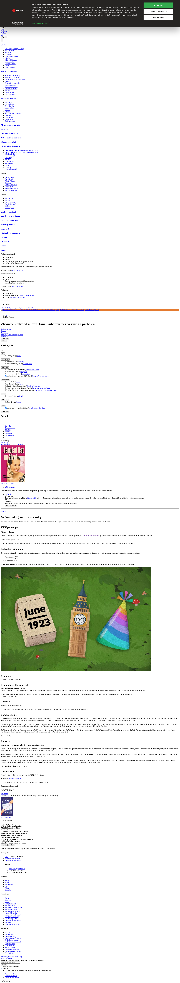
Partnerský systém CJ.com (13, 938)
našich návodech (17, 270)
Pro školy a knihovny (12, 917)
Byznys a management (12, 77)
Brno (6, 857)
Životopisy (4, 333)
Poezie (7, 65)
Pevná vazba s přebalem (15, 444)
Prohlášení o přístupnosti (13, 942)
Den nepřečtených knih (12, 949)
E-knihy (3, 29)
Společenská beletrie (11, 56)
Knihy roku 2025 (10, 156)
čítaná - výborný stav (34, 386)
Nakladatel (5, 400)
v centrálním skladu (32, 370)
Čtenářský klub (10, 945)
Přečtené (3, 33)
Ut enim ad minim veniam (90, 535)
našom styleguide (15, 778)
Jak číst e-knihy (10, 905)
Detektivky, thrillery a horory (14, 49)
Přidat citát (4, 794)
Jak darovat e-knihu (11, 909)
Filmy (3, 246)
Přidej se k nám (10, 944)
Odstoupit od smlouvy (12, 924)
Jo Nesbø (8, 183)
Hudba (4, 237)
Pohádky (8, 112)
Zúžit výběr (5, 411)
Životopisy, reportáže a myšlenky (12, 335)
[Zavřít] (1, 350)
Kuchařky (5, 129)
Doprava (8, 900)
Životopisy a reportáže (12, 83)
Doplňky (4, 37)
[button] (92, 502)
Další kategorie (10, 67)
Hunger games (10, 202)
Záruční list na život (7, 483)
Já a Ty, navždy (6, 817)
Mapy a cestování (8, 142)
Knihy (7, 315)
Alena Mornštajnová (11, 188)
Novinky (8, 160)
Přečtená (8, 494)
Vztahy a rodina (10, 85)
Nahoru (3, 511)
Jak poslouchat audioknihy (13, 907)
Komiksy (8, 52)
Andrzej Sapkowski (11, 190)
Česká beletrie (9, 62)
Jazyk (3, 394)
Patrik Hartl (9, 179)
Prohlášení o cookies (12, 940)
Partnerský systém (11, 936)
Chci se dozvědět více (39, 23)
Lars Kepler (9, 186)
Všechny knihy (10, 154)
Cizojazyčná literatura (10, 146)
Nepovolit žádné (158, 17)
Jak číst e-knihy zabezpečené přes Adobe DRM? (17, 308)
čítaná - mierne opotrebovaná (41, 388)
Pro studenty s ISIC (11, 919)
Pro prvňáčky (9, 104)
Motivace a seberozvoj (12, 75)
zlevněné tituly (27, 364)
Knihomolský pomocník (13, 951)
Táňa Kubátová (10, 487)
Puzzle (3, 250)
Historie (7, 81)
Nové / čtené (5, 379)
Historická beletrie (11, 60)
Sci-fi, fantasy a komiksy (13, 113)
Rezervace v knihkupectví (13, 915)
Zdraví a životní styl (11, 87)
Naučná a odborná (9, 71)
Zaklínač (8, 200)
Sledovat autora (6, 329)
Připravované (9, 161)
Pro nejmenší (9, 102)
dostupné (4, 444)
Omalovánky (9, 119)
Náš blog (8, 932)
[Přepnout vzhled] (2, 40)
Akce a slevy (9, 163)
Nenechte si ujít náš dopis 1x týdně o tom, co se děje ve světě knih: (23, 960)
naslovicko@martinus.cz (17, 869)
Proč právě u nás (10, 904)
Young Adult (9, 108)
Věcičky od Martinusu (10, 216)
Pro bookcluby (10, 953)
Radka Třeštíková (11, 185)
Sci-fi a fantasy (10, 50)
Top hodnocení (10, 428)
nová (18, 382)
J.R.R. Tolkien (10, 181)
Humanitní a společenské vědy (15, 79)
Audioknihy (5, 31)
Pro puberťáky (10, 106)
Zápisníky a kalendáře (10, 233)
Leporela (8, 115)
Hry (2, 35)
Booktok (8, 167)
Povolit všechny (158, 5)
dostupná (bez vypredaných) (41, 376)
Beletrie (4, 45)
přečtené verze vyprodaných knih (46, 390)
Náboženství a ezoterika (11, 138)
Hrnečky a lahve (8, 224)
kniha (19, 356)
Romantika (8, 54)
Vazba (3, 406)
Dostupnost (5, 367)
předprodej (23, 372)
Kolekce (8, 165)
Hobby (7, 90)
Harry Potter (9, 198)
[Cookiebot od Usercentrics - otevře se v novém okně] (18, 23)
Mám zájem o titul (11, 169)
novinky (21, 362)
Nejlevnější (8, 433)
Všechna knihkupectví (12, 859)
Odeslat (4, 964)
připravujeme (26, 374)
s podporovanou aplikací (27, 295)
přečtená (21, 384)
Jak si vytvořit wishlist (12, 911)
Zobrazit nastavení (157, 11)
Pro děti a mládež (8, 98)
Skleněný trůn (9, 208)
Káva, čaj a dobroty (9, 220)
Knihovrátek (31, 498)
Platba (7, 902)
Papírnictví (5, 229)
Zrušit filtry (4, 442)
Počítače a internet (11, 89)
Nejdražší (8, 431)
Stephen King (9, 177)
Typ (3, 353)
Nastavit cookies (10, 974)
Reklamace (8, 922)
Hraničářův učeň (10, 204)
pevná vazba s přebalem (37, 408)
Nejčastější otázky (11, 913)
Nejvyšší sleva (9, 435)
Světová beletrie (10, 64)
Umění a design (10, 92)
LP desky (5, 241)
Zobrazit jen (5, 359)
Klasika (7, 58)
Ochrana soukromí (11, 976)
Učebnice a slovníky (9, 133)
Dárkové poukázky (9, 212)
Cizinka (7, 206)
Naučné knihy (9, 117)
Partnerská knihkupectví (13, 860)
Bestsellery (8, 158)
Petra (18, 402)
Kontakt (7, 898)
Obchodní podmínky (12, 978)
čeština (20, 396)
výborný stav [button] (9, 496)
